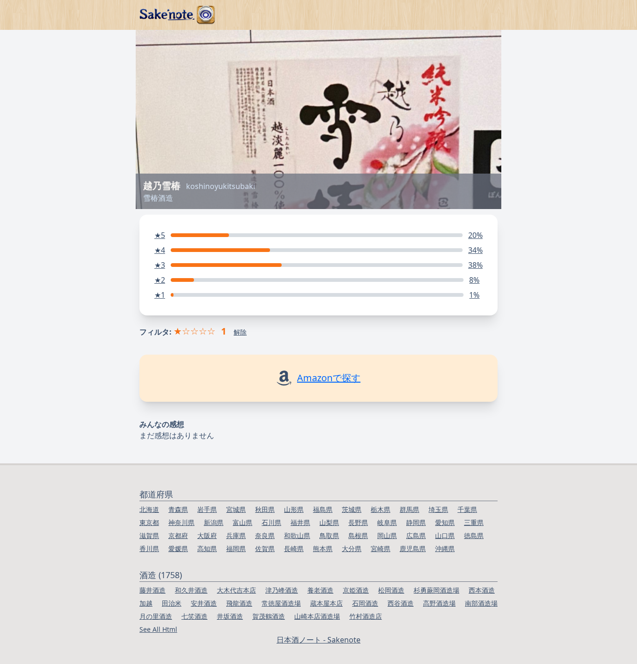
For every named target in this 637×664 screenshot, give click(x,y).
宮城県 (236, 509)
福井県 (300, 522)
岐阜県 (387, 522)
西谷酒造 (401, 603)
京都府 (178, 535)
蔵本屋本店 (326, 603)
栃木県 (380, 509)
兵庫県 (236, 535)
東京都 (149, 522)
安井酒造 (204, 603)
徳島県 (474, 535)
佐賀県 (265, 548)
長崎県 (294, 548)
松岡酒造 (391, 590)
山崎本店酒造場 (317, 616)
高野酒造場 (439, 603)
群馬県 (409, 509)
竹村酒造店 (365, 616)
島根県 (358, 535)
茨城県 (351, 509)
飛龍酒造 (239, 603)
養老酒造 (320, 590)
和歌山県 (297, 535)
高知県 (207, 548)
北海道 (149, 509)
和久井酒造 (191, 590)
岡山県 (387, 535)
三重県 (474, 522)
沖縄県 (445, 548)
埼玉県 (438, 509)
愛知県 (445, 522)
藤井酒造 (152, 590)
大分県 (351, 548)
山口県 (445, 535)
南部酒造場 (481, 603)
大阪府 (207, 535)
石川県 (271, 522)
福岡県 (236, 548)
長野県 (358, 522)
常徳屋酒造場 (281, 603)
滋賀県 (149, 535)
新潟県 (213, 522)
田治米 (171, 603)
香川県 (149, 548)
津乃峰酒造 (281, 590)
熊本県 (322, 548)
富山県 (242, 522)
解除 (240, 332)
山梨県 (329, 522)
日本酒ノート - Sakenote (318, 640)
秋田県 (265, 509)
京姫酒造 (356, 590)
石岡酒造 (365, 603)
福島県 (322, 509)
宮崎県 (380, 548)
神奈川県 (181, 522)
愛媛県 (178, 548)
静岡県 (416, 522)
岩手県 (207, 509)
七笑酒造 (194, 616)
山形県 (294, 509)
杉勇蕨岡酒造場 (436, 590)
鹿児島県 (413, 548)
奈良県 (265, 535)
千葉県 (467, 509)
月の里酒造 (155, 616)
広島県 (416, 535)
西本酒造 (482, 590)
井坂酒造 (230, 616)
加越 (145, 603)
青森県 (178, 509)
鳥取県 (329, 535)
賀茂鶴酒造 (268, 616)
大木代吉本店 (236, 590)
